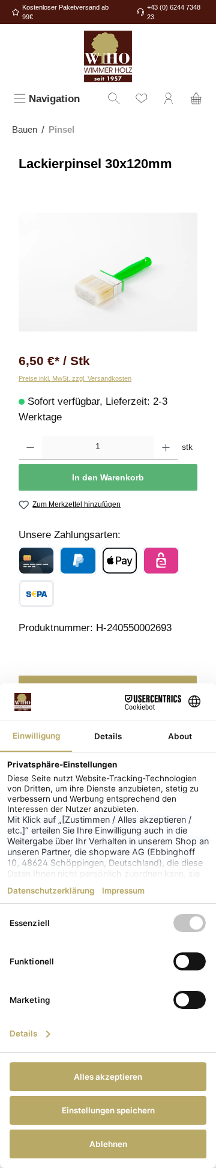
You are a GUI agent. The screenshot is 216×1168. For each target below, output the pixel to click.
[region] (108, 272)
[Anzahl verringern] (30, 448)
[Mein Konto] (168, 99)
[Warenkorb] (196, 99)
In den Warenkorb (108, 477)
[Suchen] (114, 99)
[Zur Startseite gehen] (108, 56)
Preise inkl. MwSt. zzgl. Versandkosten (75, 378)
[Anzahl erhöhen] (166, 448)
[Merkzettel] (141, 99)
